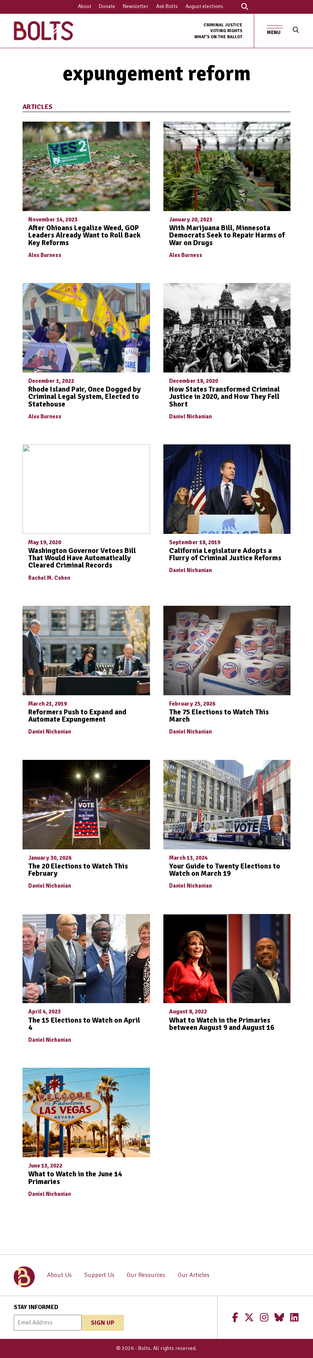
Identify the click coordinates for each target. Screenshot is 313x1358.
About (84, 6)
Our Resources (146, 1275)
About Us (59, 1275)
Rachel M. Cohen (49, 577)
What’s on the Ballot (218, 36)
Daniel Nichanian (190, 416)
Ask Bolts (167, 6)
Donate (107, 6)
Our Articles (194, 1275)
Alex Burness (44, 255)
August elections (204, 6)
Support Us (99, 1275)
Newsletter (135, 6)
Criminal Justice (222, 25)
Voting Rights (226, 30)
